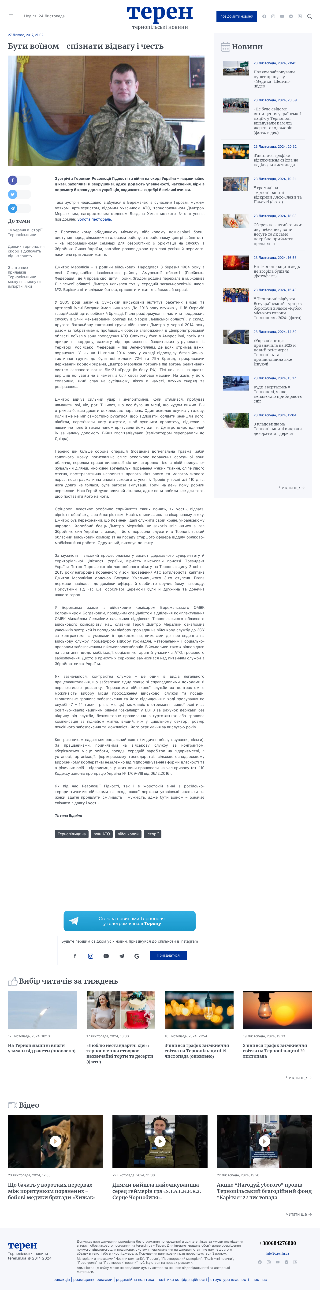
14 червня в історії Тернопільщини (25, 232)
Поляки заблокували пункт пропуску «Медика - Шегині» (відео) (274, 79)
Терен (160, 11)
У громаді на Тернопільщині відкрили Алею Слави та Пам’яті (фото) (278, 194)
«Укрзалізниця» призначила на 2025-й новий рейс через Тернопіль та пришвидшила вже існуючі (275, 352)
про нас (260, 1279)
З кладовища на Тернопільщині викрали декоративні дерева (278, 429)
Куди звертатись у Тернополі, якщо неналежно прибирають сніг (278, 394)
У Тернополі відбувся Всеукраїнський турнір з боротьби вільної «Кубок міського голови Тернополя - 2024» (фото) (278, 308)
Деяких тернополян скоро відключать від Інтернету (26, 251)
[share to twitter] (19, 194)
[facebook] (264, 16)
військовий (128, 833)
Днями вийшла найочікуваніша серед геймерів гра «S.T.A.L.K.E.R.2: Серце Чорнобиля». (156, 1191)
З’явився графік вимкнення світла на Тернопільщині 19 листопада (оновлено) (197, 1051)
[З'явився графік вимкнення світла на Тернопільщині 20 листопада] (277, 1010)
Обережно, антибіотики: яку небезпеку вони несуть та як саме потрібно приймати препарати (278, 234)
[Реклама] (129, 921)
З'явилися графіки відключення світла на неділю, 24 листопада (276, 160)
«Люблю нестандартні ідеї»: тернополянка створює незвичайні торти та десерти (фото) (119, 1053)
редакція (61, 1279)
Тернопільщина (72, 833)
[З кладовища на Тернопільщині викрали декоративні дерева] (236, 424)
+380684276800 (277, 1243)
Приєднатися (168, 955)
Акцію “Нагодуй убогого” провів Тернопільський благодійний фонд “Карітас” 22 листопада (264, 1191)
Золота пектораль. (94, 219)
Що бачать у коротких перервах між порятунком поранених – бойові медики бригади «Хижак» (52, 1191)
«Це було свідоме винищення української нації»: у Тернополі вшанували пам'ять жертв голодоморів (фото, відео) (277, 121)
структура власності (229, 1279)
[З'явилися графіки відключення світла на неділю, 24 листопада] (236, 155)
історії (153, 833)
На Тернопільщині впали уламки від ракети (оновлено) (41, 1048)
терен (22, 1245)
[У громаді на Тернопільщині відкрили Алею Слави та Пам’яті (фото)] (236, 190)
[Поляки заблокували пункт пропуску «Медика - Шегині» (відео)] (236, 74)
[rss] (300, 16)
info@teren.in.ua (277, 1253)
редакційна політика (135, 1279)
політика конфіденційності (182, 1279)
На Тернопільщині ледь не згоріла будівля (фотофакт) (277, 271)
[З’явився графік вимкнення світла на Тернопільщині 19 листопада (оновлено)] (199, 1010)
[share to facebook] (19, 180)
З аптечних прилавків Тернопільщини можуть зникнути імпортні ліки (24, 277)
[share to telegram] (19, 208)
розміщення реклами (92, 1279)
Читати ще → (292, 487)
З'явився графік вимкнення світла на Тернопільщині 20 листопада (275, 1051)
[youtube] (282, 16)
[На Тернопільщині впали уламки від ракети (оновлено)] (42, 1010)
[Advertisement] (26, 362)
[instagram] (273, 16)
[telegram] (291, 16)
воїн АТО (102, 833)
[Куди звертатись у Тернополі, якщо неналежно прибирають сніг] (236, 389)
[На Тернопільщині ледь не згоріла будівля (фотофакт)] (236, 267)
